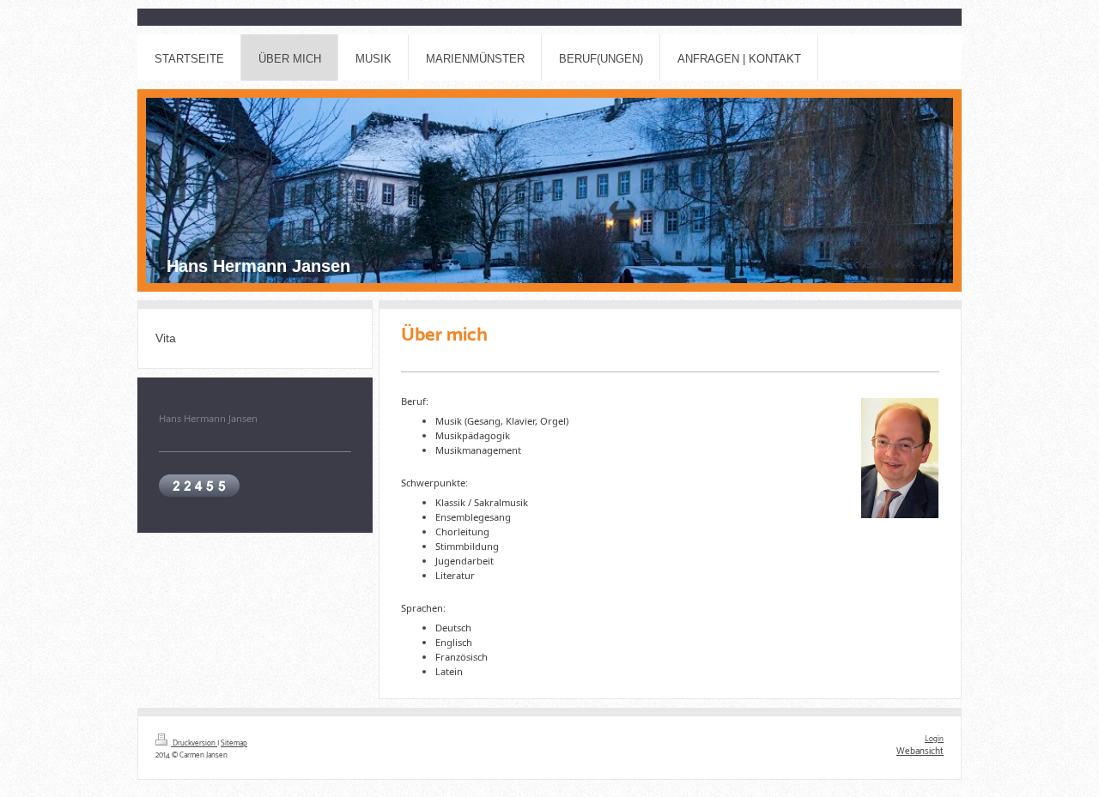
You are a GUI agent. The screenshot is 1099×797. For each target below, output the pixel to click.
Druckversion (194, 743)
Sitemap (234, 743)
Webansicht (920, 751)
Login (934, 739)
